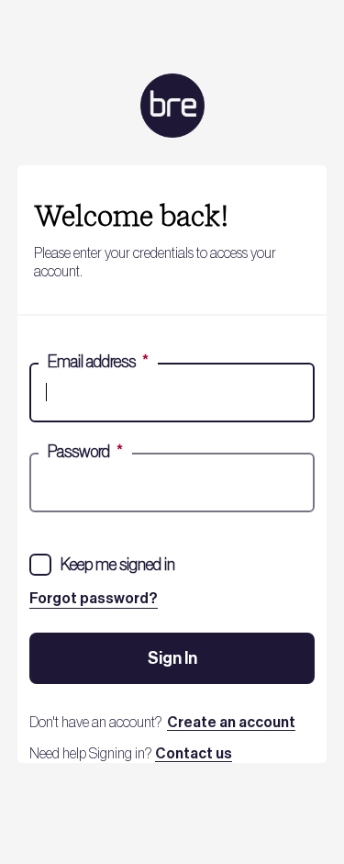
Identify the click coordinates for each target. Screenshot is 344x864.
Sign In (172, 658)
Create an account (231, 722)
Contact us (193, 753)
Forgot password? (93, 598)
